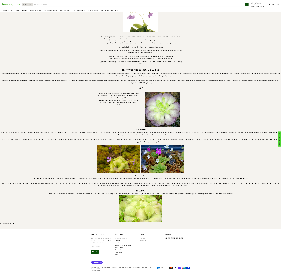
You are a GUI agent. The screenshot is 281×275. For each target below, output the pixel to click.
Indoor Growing (36, 10)
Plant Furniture (21, 10)
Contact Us (104, 10)
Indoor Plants (7, 10)
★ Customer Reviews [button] (279, 139)
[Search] (247, 4)
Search (117, 243)
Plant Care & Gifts (78, 10)
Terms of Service (119, 250)
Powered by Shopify (95, 270)
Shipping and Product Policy (123, 245)
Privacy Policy (119, 247)
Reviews (117, 240)
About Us (142, 238)
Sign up (94, 252)
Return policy (118, 252)
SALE (116, 10)
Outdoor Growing (51, 10)
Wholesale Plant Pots (121, 238)
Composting (64, 10)
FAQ (112, 10)
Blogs (116, 254)
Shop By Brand (93, 10)
